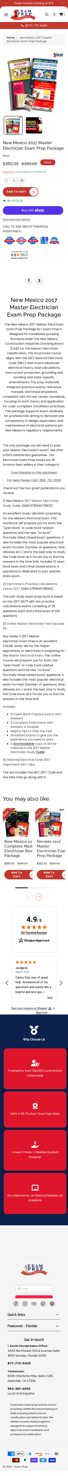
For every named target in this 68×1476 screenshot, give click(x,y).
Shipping (9, 172)
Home (11, 38)
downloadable (23, 744)
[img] (34, 927)
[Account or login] (54, 14)
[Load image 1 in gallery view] (13, 125)
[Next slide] (38, 896)
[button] (6, 14)
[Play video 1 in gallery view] (34, 125)
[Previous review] (7, 983)
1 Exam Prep (20, 1466)
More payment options (17, 219)
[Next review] (61, 983)
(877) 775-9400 (36, 25)
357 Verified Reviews (34, 932)
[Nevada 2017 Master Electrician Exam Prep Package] (50, 823)
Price (6, 155)
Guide (40, 752)
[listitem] (35, 1068)
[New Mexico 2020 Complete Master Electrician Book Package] (18, 823)
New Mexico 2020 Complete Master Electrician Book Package (20, 848)
